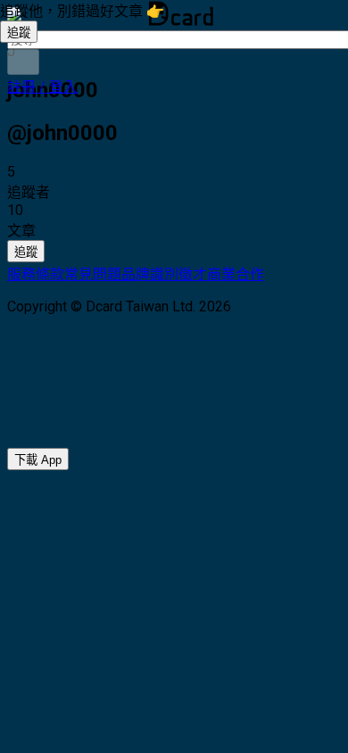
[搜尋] (23, 62)
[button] (42, 87)
